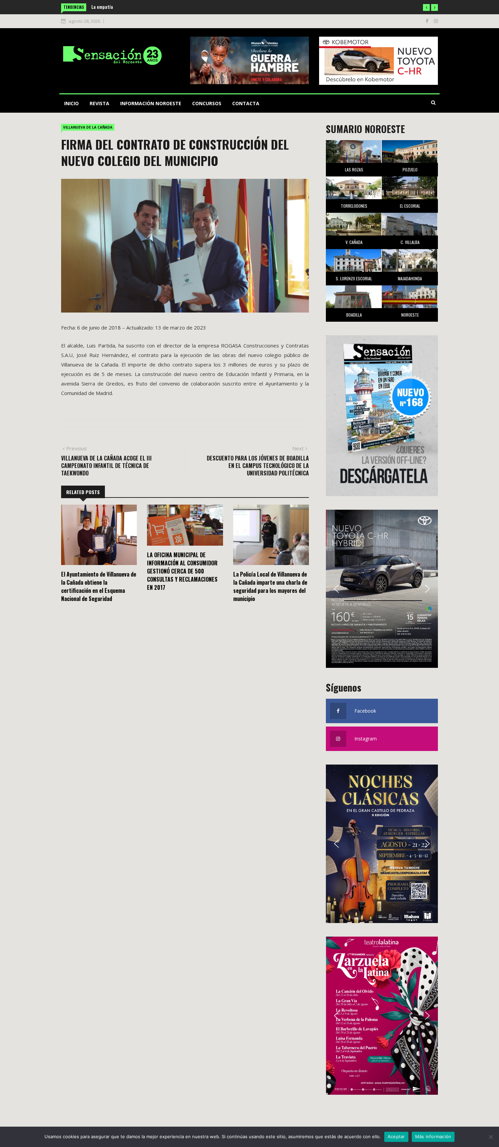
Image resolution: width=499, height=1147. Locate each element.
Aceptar (396, 1136)
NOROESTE (410, 315)
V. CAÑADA (354, 242)
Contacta (245, 103)
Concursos (206, 103)
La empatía (102, 6)
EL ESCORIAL (410, 206)
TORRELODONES (354, 206)
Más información (433, 1136)
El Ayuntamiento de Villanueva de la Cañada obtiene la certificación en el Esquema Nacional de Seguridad (98, 586)
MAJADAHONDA (410, 278)
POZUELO (410, 169)
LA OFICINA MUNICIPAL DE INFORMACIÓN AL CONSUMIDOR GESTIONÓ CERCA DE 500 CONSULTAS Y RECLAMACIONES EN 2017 (182, 571)
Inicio (71, 103)
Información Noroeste (150, 103)
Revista (99, 103)
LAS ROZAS (354, 169)
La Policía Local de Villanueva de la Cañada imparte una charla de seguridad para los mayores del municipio (270, 586)
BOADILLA (354, 315)
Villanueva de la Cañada (87, 127)
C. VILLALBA (410, 242)
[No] (490, 1136)
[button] (426, 7)
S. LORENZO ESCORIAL (354, 278)
